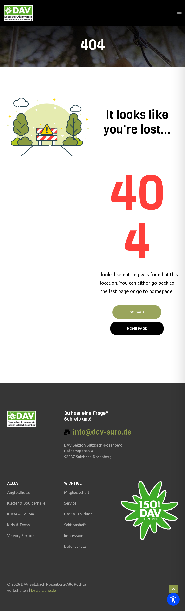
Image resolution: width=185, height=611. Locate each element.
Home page (137, 328)
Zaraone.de (46, 590)
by (33, 590)
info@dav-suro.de (102, 432)
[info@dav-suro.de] (67, 432)
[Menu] (179, 13)
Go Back (137, 312)
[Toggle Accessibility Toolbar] (173, 599)
